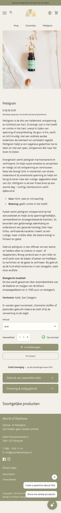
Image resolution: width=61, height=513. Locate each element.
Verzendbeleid (9, 479)
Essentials (31, 25)
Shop (16, 25)
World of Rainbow (15, 418)
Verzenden (24, 114)
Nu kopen (30, 356)
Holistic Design (20, 496)
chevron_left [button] (3, 95)
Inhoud (6, 319)
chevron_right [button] (58, 95)
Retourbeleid (9, 474)
